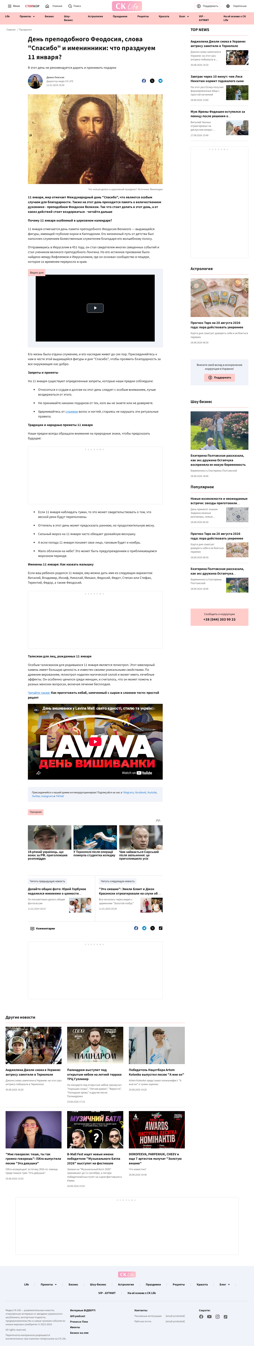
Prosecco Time (79, 1322)
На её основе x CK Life (235, 18)
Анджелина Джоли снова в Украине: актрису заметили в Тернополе (33, 1072)
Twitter (36, 796)
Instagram (47, 796)
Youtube (151, 792)
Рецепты (143, 16)
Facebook (140, 792)
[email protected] (175, 1316)
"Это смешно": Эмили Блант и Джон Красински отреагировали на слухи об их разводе (130, 893)
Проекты (25, 16)
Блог (182, 16)
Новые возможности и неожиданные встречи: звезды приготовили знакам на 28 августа (219, 503)
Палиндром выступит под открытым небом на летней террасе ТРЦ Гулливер (94, 1074)
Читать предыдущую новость (47, 881)
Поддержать (210, 6)
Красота (164, 16)
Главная (11, 30)
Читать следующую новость (118, 881)
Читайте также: (39, 692)
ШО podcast (77, 1316)
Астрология (95, 16)
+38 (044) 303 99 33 (219, 619)
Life (7, 16)
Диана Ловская (55, 77)
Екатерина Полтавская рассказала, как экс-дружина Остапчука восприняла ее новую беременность (218, 460)
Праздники (120, 16)
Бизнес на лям (79, 1333)
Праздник (36, 812)
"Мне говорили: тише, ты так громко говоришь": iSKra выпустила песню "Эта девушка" (33, 1159)
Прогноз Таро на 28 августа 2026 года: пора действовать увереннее (217, 324)
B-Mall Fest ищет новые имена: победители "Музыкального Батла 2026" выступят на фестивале (93, 1159)
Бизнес (49, 16)
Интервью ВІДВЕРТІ (83, 1310)
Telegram (128, 792)
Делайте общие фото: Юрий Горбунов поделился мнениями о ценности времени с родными (57, 893)
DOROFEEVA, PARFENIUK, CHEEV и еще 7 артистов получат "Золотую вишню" (155, 1159)
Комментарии (45, 928)
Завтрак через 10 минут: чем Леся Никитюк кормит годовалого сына (217, 78)
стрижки (71, 411)
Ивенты (75, 1327)
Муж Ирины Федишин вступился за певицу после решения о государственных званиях (218, 116)
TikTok (59, 796)
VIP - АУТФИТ (204, 18)
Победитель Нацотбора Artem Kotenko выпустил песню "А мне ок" (156, 1072)
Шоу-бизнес (68, 18)
